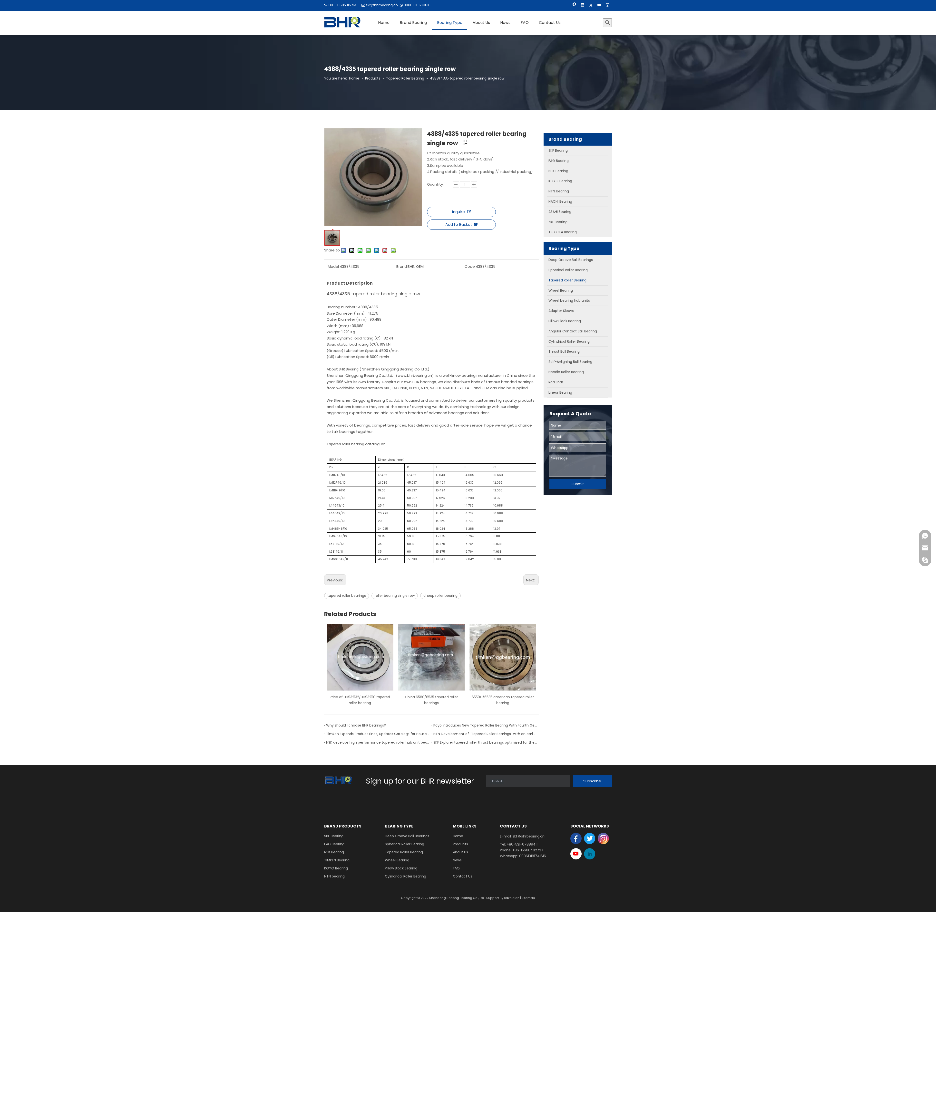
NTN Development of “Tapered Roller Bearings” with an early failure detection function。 (485, 733)
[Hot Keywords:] (607, 22)
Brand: (402, 266)
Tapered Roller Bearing (404, 852)
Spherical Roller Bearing (404, 844)
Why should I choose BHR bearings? (356, 725)
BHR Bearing (349, 369)
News (457, 860)
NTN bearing (334, 876)
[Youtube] (599, 5)
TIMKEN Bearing (337, 860)
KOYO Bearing (336, 868)
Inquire (458, 212)
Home (458, 836)
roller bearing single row (395, 595)
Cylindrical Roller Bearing (405, 876)
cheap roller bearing (440, 595)
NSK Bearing (334, 852)
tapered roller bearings (346, 595)
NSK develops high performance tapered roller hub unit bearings (377, 742)
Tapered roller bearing (345, 444)
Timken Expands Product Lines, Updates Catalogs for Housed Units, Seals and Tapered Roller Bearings (377, 733)
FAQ (456, 868)
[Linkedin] (583, 5)
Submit (578, 483)
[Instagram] (607, 5)
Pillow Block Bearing (401, 868)
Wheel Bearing (397, 860)
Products (460, 844)
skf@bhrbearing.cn (382, 5)
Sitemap (528, 898)
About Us (460, 852)
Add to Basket (458, 224)
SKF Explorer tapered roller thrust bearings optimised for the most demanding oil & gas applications (485, 742)
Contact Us (462, 876)
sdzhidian (511, 898)
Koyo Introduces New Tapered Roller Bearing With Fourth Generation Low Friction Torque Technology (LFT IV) (485, 725)
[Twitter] (591, 5)
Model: (334, 266)
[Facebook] (574, 5)
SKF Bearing (333, 836)
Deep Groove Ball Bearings (407, 836)
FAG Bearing (334, 844)
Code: (470, 266)
